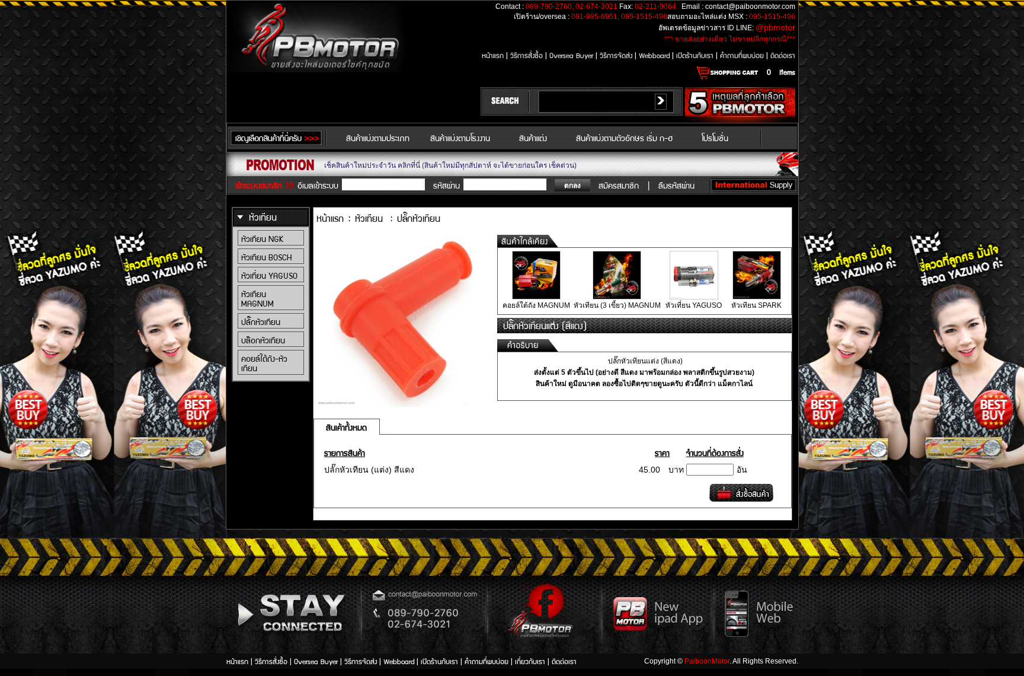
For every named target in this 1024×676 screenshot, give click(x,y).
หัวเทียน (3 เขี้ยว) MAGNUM (617, 305)
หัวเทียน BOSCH (266, 256)
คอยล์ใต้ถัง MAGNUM (536, 305)
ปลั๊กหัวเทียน (260, 321)
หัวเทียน (263, 217)
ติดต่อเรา (782, 54)
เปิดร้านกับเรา (696, 54)
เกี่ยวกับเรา (531, 660)
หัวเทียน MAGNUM (257, 298)
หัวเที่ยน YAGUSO (269, 275)
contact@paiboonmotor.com (750, 6)
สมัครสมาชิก (619, 185)
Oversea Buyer (571, 54)
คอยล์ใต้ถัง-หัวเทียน (264, 363)
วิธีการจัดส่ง (617, 54)
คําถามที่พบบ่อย (743, 54)
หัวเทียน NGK (262, 238)
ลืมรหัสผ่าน (676, 185)
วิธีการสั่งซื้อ (527, 54)
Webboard (655, 54)
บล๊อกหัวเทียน (263, 339)
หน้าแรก (494, 54)
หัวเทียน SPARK (756, 305)
